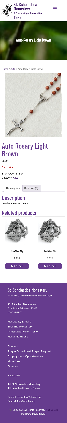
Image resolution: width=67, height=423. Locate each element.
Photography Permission (23, 331)
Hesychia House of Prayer (25, 388)
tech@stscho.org (26, 401)
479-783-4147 (15, 312)
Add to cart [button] (17, 266)
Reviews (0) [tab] (31, 188)
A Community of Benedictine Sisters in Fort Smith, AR (30, 296)
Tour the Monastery (20, 326)
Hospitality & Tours (19, 321)
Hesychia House (18, 336)
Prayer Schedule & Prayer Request (29, 351)
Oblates (13, 366)
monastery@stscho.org (29, 397)
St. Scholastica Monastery (25, 6)
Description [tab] (13, 188)
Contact (13, 346)
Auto (12, 69)
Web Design (51, 409)
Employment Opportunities (25, 356)
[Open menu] (55, 9)
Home (5, 69)
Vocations (14, 361)
